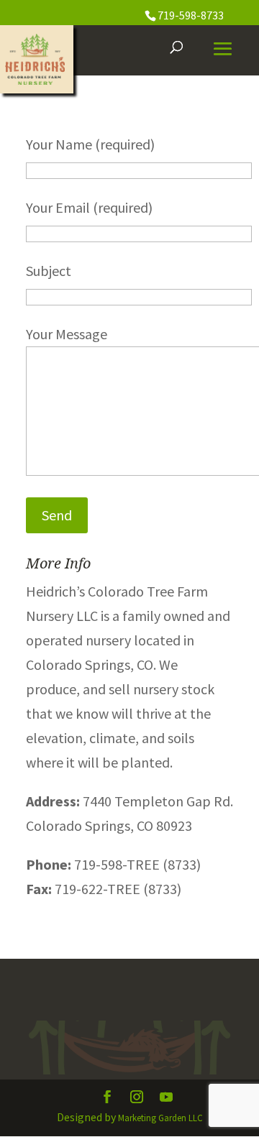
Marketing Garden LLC (160, 1118)
